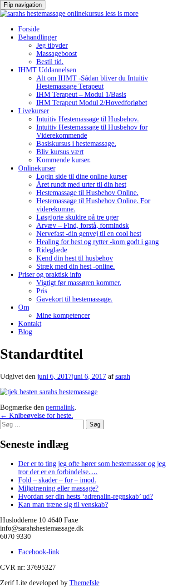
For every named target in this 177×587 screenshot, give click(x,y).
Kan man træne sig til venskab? (63, 504)
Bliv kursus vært (60, 152)
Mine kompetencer (63, 315)
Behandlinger (37, 37)
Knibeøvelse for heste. (36, 415)
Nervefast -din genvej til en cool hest (88, 233)
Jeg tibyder (52, 45)
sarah (122, 376)
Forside (28, 29)
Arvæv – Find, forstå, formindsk (82, 225)
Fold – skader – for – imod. (57, 480)
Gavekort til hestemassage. (74, 299)
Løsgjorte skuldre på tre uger (77, 217)
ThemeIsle (84, 583)
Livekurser (33, 111)
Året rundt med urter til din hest (81, 184)
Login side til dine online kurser (81, 176)
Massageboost (56, 53)
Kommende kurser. (63, 160)
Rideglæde (51, 250)
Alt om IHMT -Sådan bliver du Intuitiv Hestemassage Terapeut (92, 82)
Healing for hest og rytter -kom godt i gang (97, 242)
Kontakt (29, 323)
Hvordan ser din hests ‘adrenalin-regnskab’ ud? (85, 496)
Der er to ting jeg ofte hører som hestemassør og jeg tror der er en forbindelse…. (92, 468)
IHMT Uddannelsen (47, 70)
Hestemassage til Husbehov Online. (87, 192)
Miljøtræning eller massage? (58, 488)
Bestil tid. (50, 61)
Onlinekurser (36, 168)
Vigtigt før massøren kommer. (78, 282)
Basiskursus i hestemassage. (76, 143)
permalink (60, 407)
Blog (25, 332)
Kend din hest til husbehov (74, 258)
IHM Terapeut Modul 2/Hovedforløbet (91, 102)
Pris (41, 291)
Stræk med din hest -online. (75, 266)
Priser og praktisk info (49, 274)
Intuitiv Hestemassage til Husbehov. (87, 119)
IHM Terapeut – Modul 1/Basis (81, 94)
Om (23, 307)
